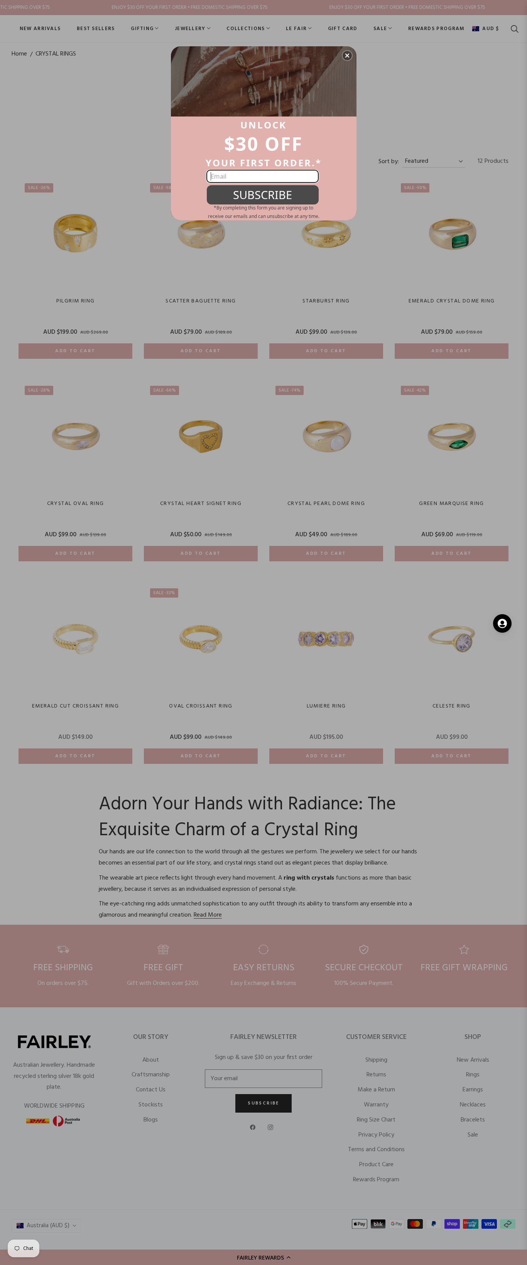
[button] (347, 55)
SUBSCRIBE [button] (262, 194)
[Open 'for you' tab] (502, 623)
